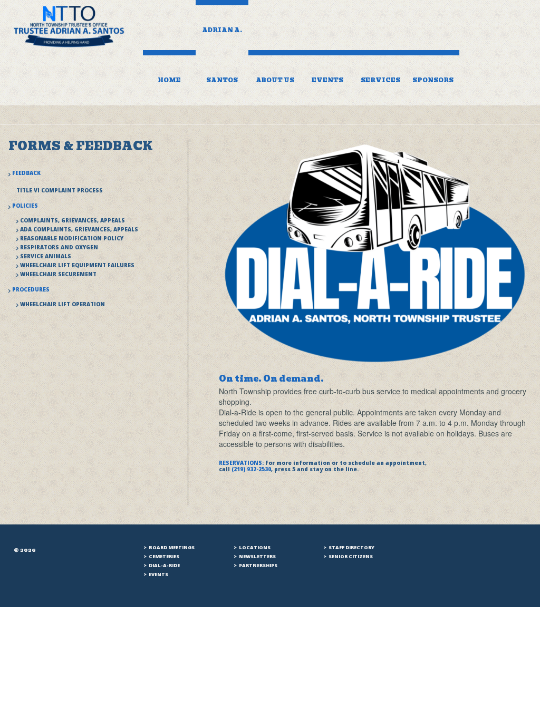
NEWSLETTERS (256, 556)
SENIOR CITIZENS (351, 556)
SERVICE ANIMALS (45, 256)
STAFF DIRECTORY (351, 547)
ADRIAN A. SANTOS (222, 55)
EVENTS (327, 80)
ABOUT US (275, 80)
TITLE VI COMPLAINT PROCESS (59, 190)
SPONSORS (433, 80)
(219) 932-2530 (251, 469)
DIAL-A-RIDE (164, 565)
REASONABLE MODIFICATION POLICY (71, 238)
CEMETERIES (164, 556)
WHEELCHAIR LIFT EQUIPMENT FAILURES (77, 265)
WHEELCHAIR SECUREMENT (58, 274)
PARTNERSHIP (256, 565)
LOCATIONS (254, 547)
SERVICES (380, 80)
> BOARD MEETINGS (169, 547)
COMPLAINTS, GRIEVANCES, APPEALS (72, 220)
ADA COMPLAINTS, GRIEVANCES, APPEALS (79, 229)
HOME (169, 80)
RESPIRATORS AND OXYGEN (59, 247)
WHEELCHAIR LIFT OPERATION (62, 304)
